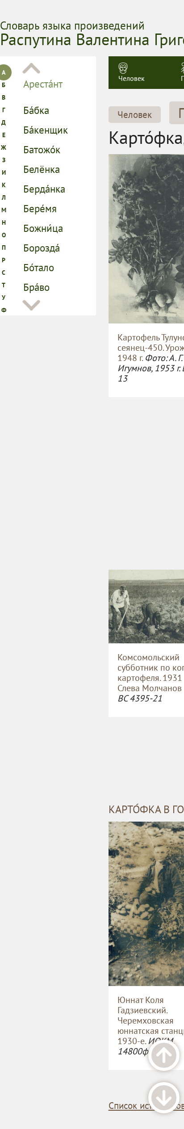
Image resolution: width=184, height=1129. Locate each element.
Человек (131, 78)
